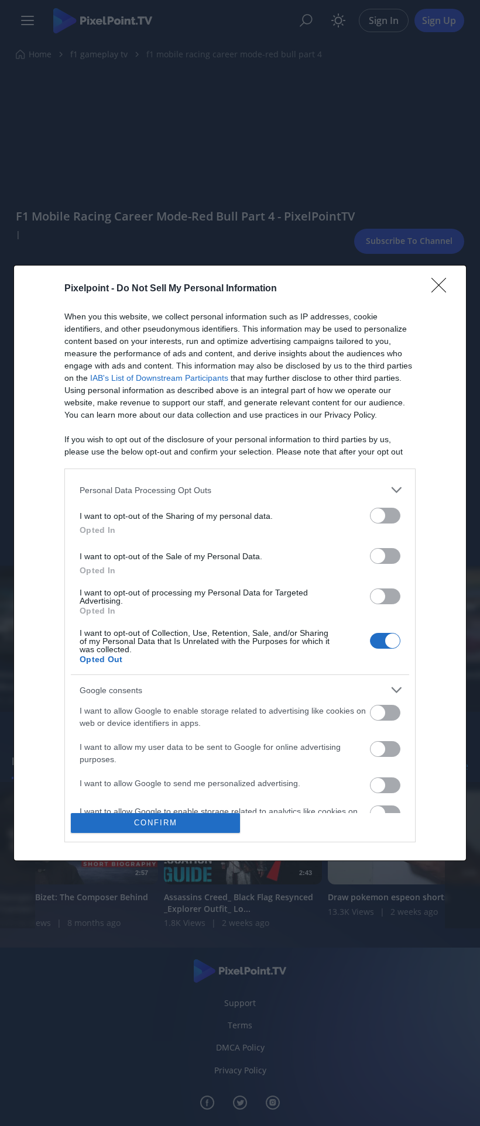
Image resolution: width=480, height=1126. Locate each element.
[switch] (385, 516)
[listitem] (240, 490)
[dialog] (240, 563)
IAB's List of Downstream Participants (159, 378)
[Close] (442, 289)
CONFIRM (155, 822)
